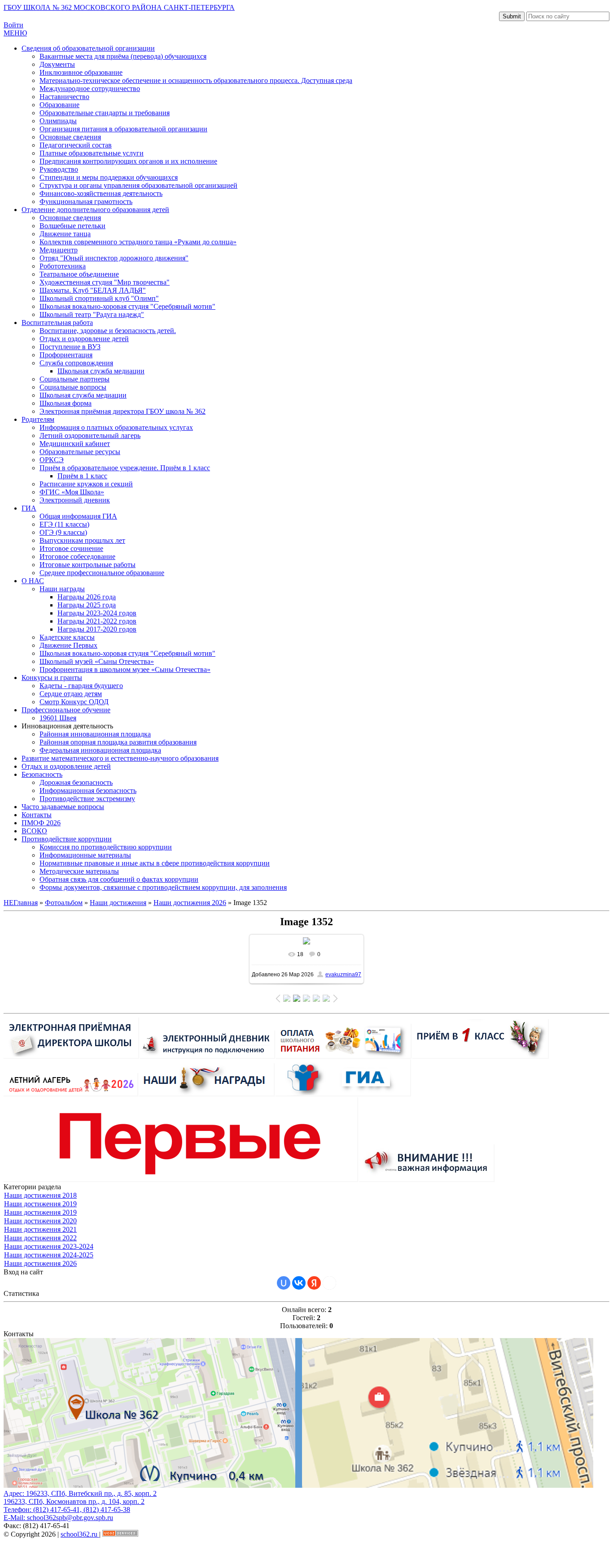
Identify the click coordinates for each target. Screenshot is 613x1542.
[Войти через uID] (283, 1283)
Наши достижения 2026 (189, 902)
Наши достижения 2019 (40, 1204)
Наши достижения (118, 902)
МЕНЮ (15, 33)
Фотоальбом (64, 902)
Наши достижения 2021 (40, 1229)
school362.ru (80, 1534)
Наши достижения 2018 (40, 1195)
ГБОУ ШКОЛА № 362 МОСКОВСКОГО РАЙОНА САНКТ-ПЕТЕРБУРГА (119, 7)
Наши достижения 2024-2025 (48, 1255)
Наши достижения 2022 (40, 1238)
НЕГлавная (21, 902)
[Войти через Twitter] (329, 1283)
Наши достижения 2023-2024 (48, 1246)
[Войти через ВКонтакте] (299, 1283)
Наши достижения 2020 (40, 1221)
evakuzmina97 (343, 974)
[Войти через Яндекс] (314, 1283)
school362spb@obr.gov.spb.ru (70, 1517)
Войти (13, 25)
